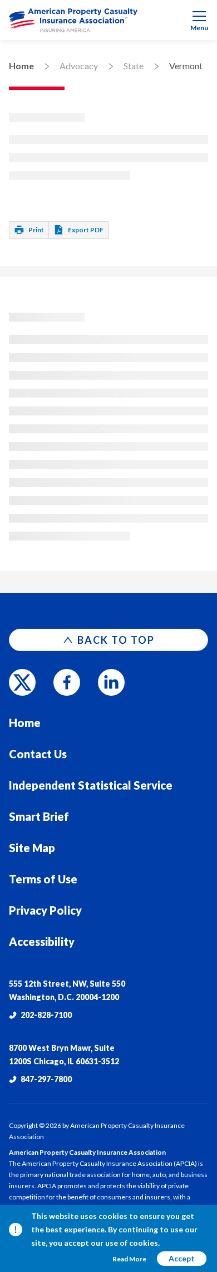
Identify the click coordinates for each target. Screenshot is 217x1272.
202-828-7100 (46, 1015)
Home (21, 65)
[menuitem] (108, 20)
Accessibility (42, 941)
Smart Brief (39, 816)
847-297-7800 (46, 1079)
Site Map (32, 847)
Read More (129, 1259)
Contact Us (38, 754)
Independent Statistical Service (90, 785)
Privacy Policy (45, 910)
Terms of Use (43, 879)
